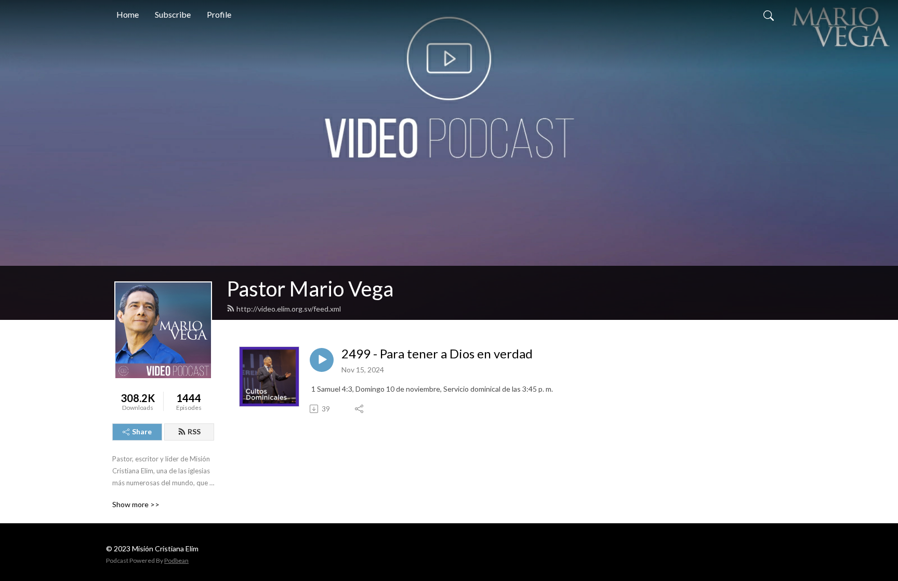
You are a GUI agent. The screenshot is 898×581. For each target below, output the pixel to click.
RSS (194, 431)
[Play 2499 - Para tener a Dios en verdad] (322, 360)
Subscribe (173, 14)
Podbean (176, 560)
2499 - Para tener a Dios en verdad (437, 353)
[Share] (360, 409)
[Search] (768, 14)
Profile (219, 14)
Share (142, 431)
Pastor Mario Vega (310, 288)
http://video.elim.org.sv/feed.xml (288, 308)
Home (127, 14)
